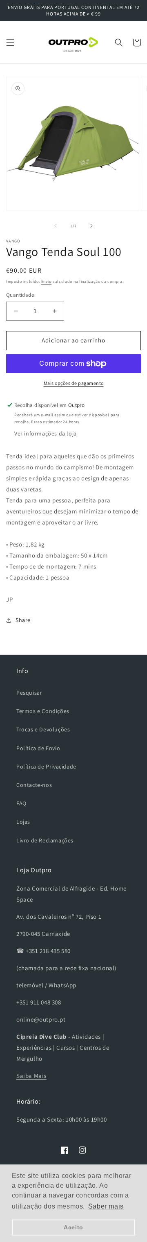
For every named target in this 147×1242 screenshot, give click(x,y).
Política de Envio (38, 748)
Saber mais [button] (106, 1206)
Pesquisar (29, 692)
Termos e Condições (42, 711)
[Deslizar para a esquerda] (56, 226)
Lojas (23, 821)
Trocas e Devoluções (43, 729)
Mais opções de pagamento (74, 383)
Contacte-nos (34, 785)
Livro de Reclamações (45, 840)
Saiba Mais (31, 1076)
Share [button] (23, 620)
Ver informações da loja (45, 433)
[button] (10, 42)
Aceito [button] (73, 1227)
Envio (46, 281)
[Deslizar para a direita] (91, 226)
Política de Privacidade (46, 766)
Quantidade (20, 294)
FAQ (21, 803)
